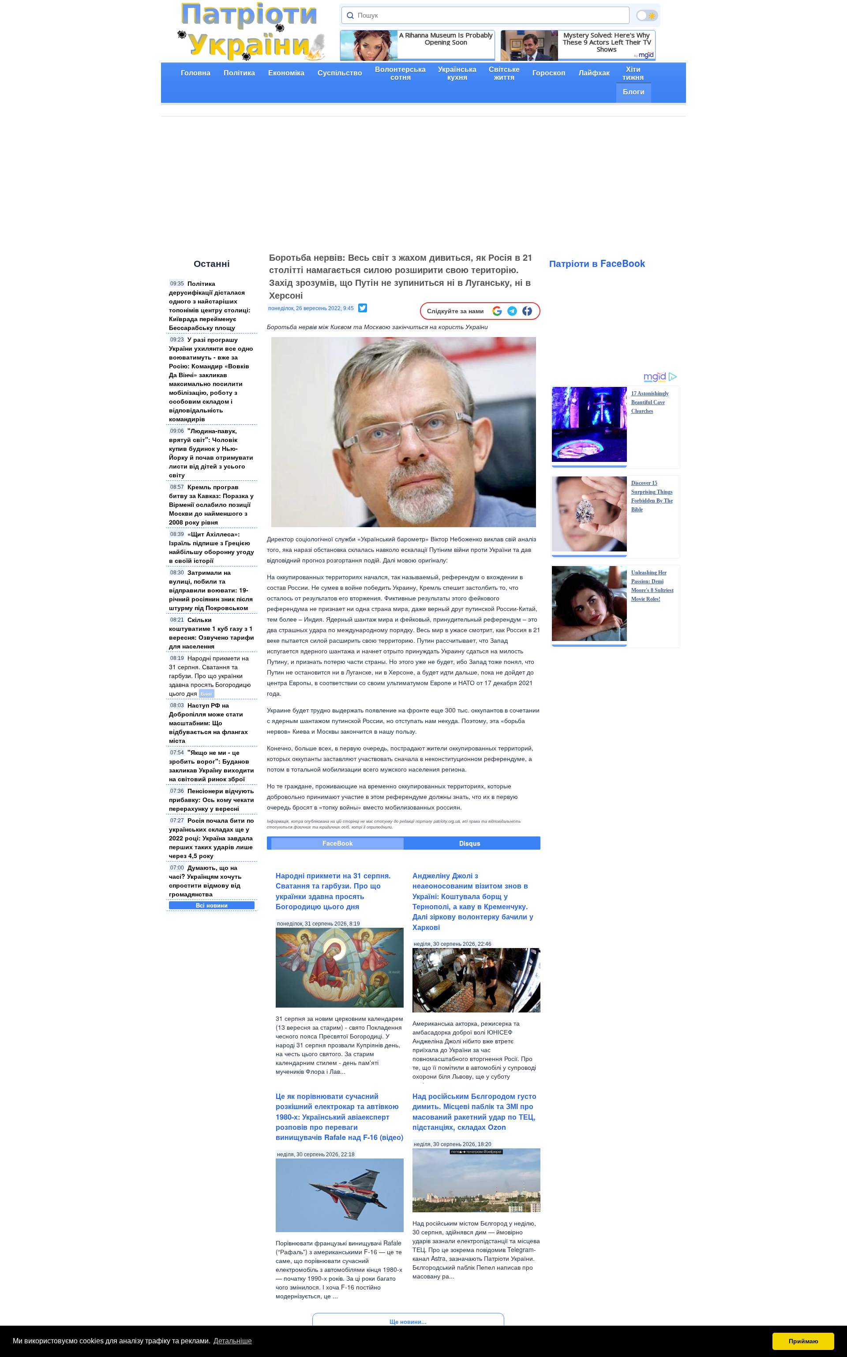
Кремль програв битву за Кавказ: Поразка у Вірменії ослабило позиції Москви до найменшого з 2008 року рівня (211, 504)
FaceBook (337, 843)
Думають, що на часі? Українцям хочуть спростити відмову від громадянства (205, 880)
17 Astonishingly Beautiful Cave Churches (650, 402)
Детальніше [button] (233, 1341)
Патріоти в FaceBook (597, 263)
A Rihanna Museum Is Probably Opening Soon (446, 38)
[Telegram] (512, 311)
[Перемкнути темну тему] (647, 15)
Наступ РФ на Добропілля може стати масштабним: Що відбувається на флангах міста (208, 723)
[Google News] (497, 311)
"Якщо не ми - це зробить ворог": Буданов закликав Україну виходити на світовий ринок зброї (211, 765)
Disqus (469, 843)
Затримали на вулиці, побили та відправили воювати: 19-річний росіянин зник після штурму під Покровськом (211, 590)
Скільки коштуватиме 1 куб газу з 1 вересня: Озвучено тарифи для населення (211, 632)
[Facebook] (527, 311)
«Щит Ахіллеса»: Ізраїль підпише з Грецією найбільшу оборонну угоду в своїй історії (211, 547)
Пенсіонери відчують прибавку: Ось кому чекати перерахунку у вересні (211, 799)
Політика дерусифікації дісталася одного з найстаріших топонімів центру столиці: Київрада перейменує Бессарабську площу (210, 305)
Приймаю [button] (803, 1341)
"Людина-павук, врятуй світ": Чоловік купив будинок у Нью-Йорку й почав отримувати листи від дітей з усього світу (211, 452)
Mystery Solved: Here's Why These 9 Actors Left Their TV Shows (606, 41)
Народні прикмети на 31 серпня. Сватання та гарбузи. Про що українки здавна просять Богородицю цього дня (210, 675)
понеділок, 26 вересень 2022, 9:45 (311, 308)
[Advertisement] (423, 182)
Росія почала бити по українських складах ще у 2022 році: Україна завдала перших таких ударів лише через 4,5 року (211, 838)
